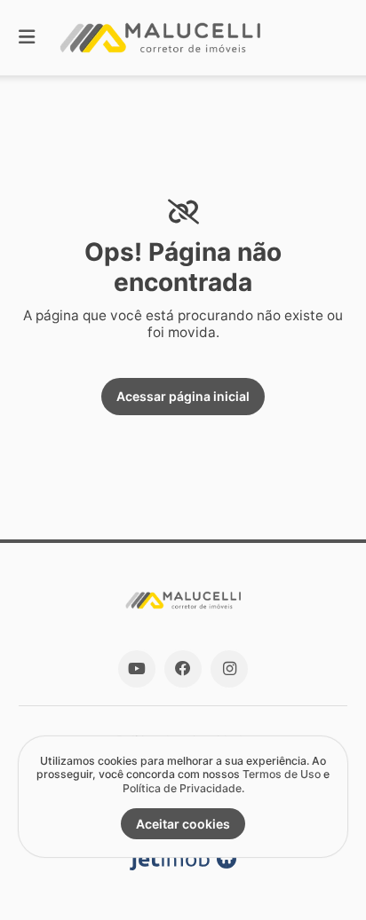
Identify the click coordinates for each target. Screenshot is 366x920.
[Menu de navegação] (27, 37)
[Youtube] (136, 669)
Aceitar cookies (183, 823)
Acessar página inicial (183, 396)
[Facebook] (183, 669)
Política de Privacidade (182, 788)
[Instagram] (229, 669)
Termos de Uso (282, 774)
